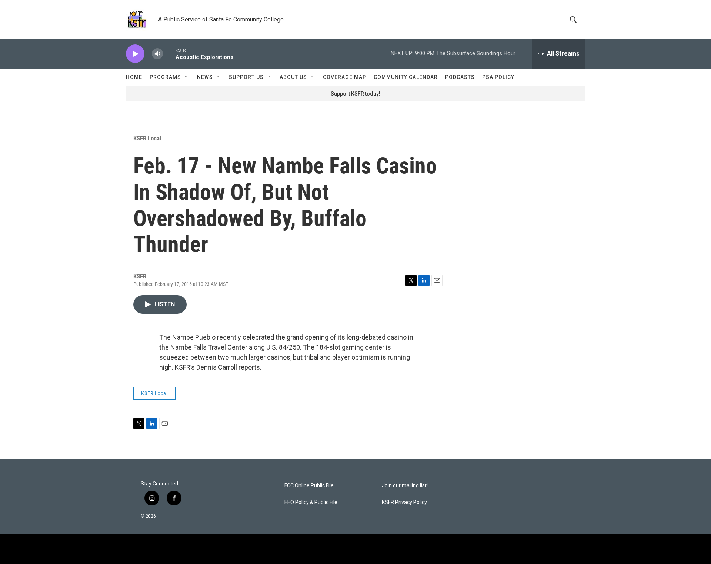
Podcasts (460, 77)
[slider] (169, 53)
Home (134, 77)
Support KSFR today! (355, 94)
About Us (293, 77)
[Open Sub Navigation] (187, 77)
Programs (165, 77)
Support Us (246, 77)
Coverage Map (344, 77)
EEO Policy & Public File (310, 502)
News (205, 77)
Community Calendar (406, 77)
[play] (135, 54)
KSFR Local (147, 138)
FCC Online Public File (309, 485)
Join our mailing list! (405, 485)
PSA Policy (498, 77)
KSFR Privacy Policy (404, 502)
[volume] (157, 54)
